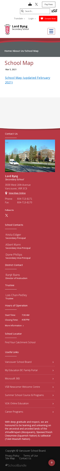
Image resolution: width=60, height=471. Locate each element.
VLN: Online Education (17, 403)
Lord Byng (20, 26)
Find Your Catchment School (20, 342)
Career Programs (14, 411)
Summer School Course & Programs (24, 395)
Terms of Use (31, 455)
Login (31, 18)
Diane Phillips (14, 254)
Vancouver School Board (18, 361)
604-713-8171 (24, 198)
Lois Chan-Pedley (16, 295)
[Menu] (51, 31)
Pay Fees (49, 4)
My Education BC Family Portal (21, 370)
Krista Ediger (13, 234)
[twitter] (36, 4)
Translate (18, 18)
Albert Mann (13, 244)
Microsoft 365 (12, 378)
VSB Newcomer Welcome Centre (22, 386)
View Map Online (17, 193)
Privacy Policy (12, 455)
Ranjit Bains (13, 275)
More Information (13, 325)
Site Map (10, 458)
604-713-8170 (24, 202)
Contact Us (25, 458)
